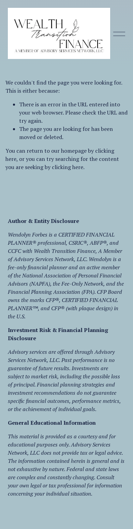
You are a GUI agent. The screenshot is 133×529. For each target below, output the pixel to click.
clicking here (67, 167)
